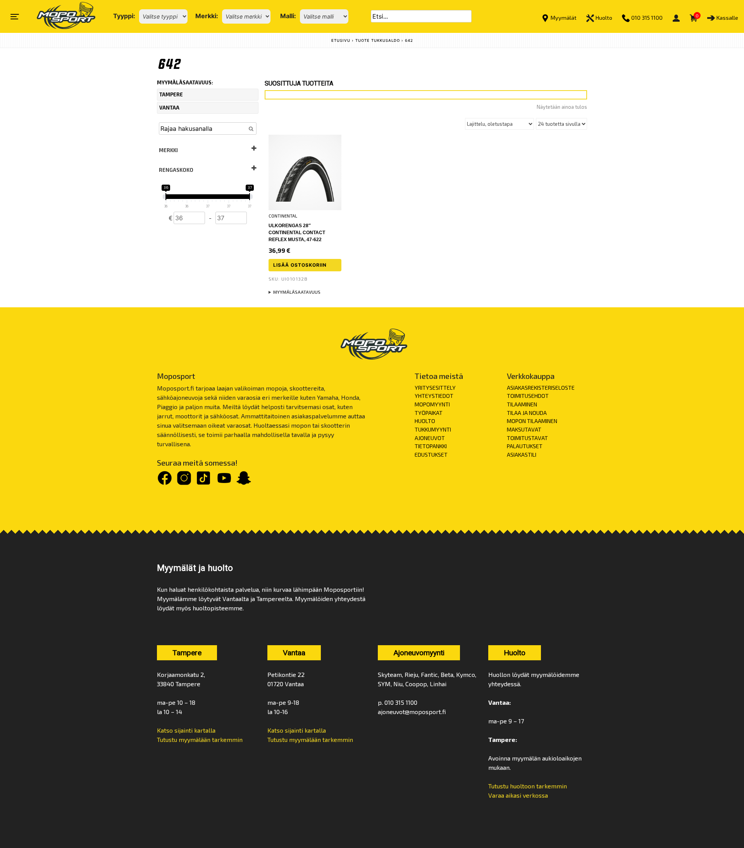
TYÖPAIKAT (429, 412)
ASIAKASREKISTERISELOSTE (541, 387)
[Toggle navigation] (15, 17)
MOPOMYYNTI (432, 404)
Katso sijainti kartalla (186, 730)
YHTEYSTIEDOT (434, 395)
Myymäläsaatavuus (296, 292)
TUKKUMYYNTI (433, 429)
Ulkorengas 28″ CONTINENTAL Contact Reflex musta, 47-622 (297, 232)
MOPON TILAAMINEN (532, 421)
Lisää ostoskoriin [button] (300, 265)
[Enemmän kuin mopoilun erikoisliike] (59, 16)
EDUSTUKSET (431, 454)
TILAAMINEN (522, 404)
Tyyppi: (124, 16)
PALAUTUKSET (524, 446)
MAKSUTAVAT (524, 429)
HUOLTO (425, 421)
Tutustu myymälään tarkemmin (200, 739)
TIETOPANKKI (431, 446)
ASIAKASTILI (521, 454)
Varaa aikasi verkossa (518, 795)
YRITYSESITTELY (435, 387)
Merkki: (206, 16)
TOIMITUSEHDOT (528, 395)
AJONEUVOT (430, 438)
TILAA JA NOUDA (527, 412)
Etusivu (340, 40)
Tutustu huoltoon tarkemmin (527, 786)
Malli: (288, 16)
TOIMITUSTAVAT (527, 438)
